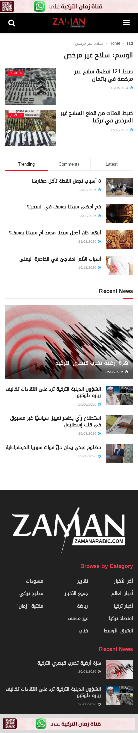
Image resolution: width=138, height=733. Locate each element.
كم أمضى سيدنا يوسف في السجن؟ (64, 206)
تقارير (82, 581)
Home (114, 43)
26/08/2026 (114, 372)
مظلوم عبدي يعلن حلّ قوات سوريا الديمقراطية (53, 447)
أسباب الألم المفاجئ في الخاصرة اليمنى (60, 259)
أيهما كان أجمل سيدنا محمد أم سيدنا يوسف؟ (55, 232)
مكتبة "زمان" (29, 606)
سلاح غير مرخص (89, 43)
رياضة (82, 606)
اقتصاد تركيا (121, 618)
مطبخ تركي (31, 593)
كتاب (83, 630)
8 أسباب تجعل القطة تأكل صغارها (66, 181)
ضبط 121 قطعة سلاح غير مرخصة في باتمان (103, 75)
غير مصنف (78, 618)
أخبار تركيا (123, 606)
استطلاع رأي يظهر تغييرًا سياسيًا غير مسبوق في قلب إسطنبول (55, 421)
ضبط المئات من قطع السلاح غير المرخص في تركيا (97, 117)
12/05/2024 (119, 88)
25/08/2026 (87, 456)
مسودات (34, 581)
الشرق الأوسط (118, 630)
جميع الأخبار (76, 593)
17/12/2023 (119, 130)
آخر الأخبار (16, 73)
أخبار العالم (122, 593)
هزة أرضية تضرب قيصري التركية (91, 363)
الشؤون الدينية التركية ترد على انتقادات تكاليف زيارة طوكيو (53, 392)
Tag (129, 43)
